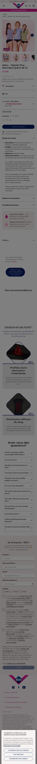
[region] (18, 747)
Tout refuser (18, 754)
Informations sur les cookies (12, 745)
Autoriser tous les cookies (18, 750)
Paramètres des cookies (18, 758)
